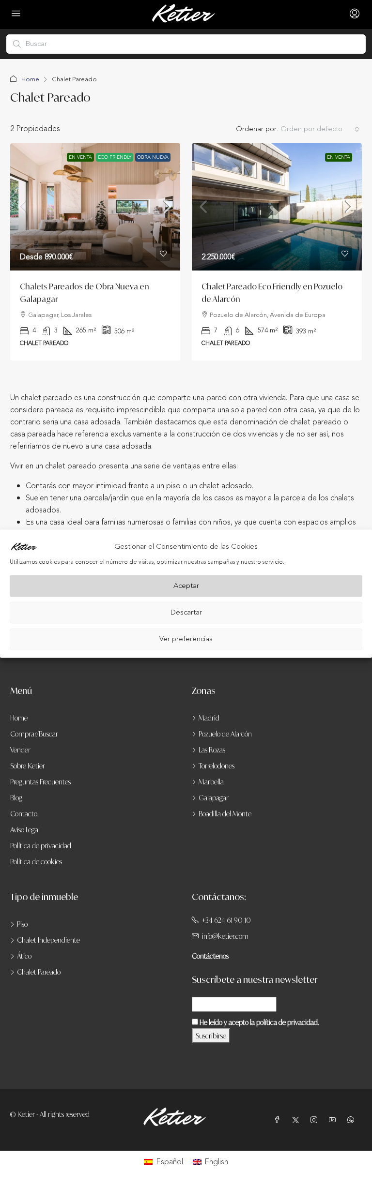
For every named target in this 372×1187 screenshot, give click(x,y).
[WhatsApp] (352, 1120)
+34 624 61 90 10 (226, 920)
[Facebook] (279, 1120)
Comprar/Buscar (34, 734)
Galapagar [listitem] (214, 798)
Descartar (186, 612)
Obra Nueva (153, 157)
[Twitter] (297, 1120)
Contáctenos (210, 956)
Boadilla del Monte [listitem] (225, 814)
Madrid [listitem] (209, 718)
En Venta (80, 157)
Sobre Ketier (27, 766)
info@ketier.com (225, 936)
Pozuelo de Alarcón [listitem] (225, 734)
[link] (95, 206)
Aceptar (186, 585)
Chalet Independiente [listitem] (48, 940)
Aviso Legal (25, 830)
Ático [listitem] (24, 956)
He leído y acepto (258, 1022)
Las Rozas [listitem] (212, 750)
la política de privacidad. (284, 1022)
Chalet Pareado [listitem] (39, 972)
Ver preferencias (186, 639)
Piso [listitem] (22, 924)
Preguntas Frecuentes (40, 782)
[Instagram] (315, 1120)
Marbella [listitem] (211, 782)
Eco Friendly (114, 157)
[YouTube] (334, 1120)
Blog (16, 798)
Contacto (23, 814)
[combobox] (320, 129)
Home (30, 79)
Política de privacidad (40, 845)
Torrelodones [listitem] (216, 766)
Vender (20, 750)
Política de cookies (36, 861)
